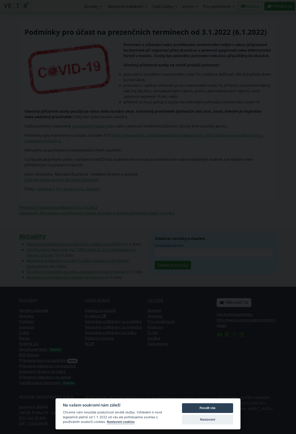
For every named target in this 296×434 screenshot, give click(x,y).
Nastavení (207, 419)
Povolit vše (208, 408)
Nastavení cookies (121, 422)
